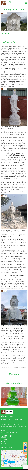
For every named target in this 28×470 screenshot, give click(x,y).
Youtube (4, 441)
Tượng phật (4, 157)
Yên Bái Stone (4, 54)
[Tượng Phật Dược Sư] (14, 396)
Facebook (4, 439)
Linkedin (4, 443)
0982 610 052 (12, 462)
